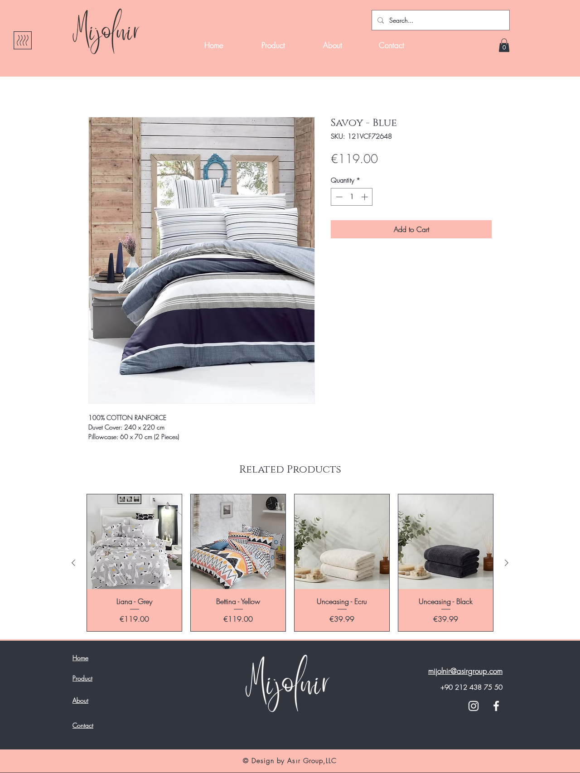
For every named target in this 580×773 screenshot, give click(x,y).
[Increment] (365, 196)
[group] (290, 562)
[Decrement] (338, 196)
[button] (504, 45)
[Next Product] (506, 562)
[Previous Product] (73, 562)
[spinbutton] (351, 196)
